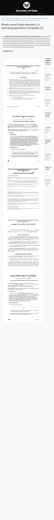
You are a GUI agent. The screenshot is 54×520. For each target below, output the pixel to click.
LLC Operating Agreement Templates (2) (11, 18)
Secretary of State (26, 10)
